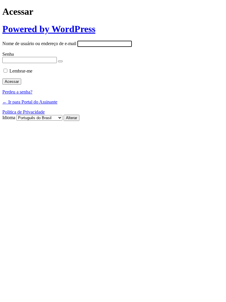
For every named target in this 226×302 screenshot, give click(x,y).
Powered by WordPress (48, 29)
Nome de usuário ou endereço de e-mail (39, 43)
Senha (8, 54)
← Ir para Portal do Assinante (29, 101)
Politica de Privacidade (23, 111)
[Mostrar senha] (60, 61)
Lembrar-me (20, 70)
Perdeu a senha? (17, 91)
